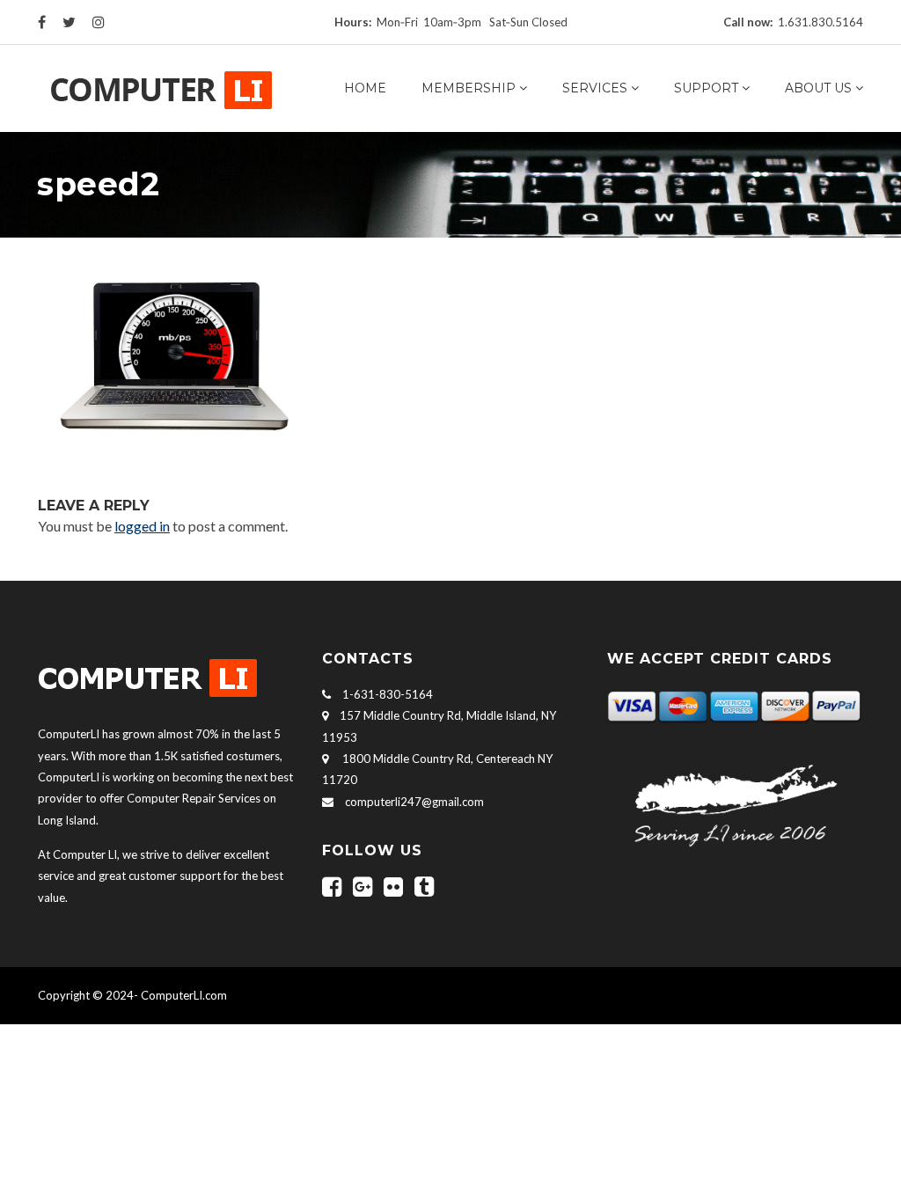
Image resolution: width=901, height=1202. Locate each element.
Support (706, 88)
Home (365, 88)
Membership (468, 88)
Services (594, 88)
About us (818, 88)
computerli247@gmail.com (414, 802)
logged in (142, 525)
